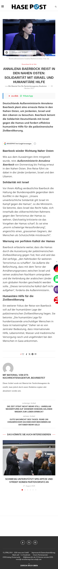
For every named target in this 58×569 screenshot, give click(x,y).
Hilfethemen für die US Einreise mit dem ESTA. (38, 557)
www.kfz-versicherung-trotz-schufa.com (28, 559)
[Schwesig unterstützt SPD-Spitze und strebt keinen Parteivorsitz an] (29, 457)
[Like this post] (23, 354)
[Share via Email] (35, 354)
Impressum (35, 553)
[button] (5, 465)
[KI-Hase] (6, 52)
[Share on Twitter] (29, 354)
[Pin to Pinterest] (32, 354)
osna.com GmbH (23, 553)
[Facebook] (23, 542)
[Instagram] (35, 542)
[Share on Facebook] (27, 354)
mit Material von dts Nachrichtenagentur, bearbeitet (27, 86)
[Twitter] (29, 542)
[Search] (56, 7)
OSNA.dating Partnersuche (11, 557)
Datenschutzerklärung (48, 553)
